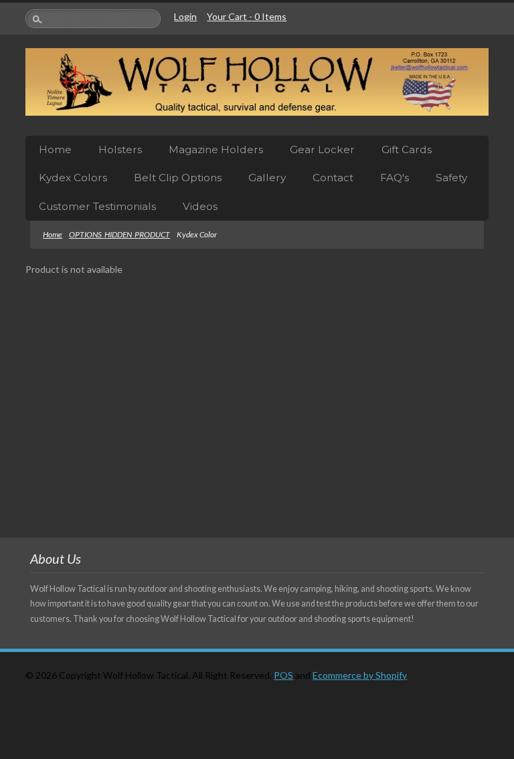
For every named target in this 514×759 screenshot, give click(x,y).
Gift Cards (406, 149)
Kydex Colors (73, 177)
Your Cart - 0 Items (246, 16)
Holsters (120, 149)
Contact (333, 177)
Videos (200, 206)
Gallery (267, 177)
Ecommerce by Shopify (360, 675)
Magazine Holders (216, 149)
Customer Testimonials (97, 206)
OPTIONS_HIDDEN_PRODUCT (119, 234)
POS (283, 675)
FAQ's (394, 177)
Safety (451, 177)
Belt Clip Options (178, 177)
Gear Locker (322, 149)
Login (185, 16)
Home (55, 149)
